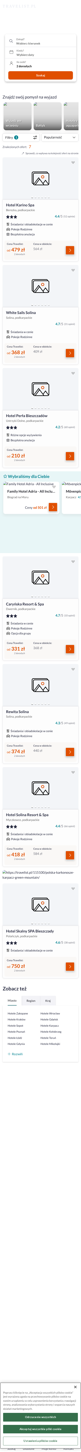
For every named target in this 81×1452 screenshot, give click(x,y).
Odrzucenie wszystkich (40, 1417)
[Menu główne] (74, 6)
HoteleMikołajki (50, 1043)
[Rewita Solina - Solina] (40, 685)
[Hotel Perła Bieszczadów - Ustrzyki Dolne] (40, 389)
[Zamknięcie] (75, 1387)
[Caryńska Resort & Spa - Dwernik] (40, 577)
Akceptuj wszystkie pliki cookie (40, 1429)
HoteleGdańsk (49, 1019)
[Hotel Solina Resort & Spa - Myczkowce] (40, 788)
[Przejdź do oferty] (70, 250)
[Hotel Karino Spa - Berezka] (40, 178)
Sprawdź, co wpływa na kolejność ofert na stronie (52, 153)
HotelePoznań (16, 1031)
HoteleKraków (16, 1019)
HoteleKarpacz (49, 1025)
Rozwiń (17, 1054)
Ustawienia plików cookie (40, 1440)
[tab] (32, 197)
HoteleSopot (15, 1025)
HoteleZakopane (18, 1013)
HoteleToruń (48, 1037)
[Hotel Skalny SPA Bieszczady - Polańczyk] (40, 904)
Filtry (11, 137)
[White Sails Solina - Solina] (40, 286)
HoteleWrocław (50, 1013)
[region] (40, 178)
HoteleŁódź (15, 1037)
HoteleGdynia (16, 1043)
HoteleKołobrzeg (50, 1031)
